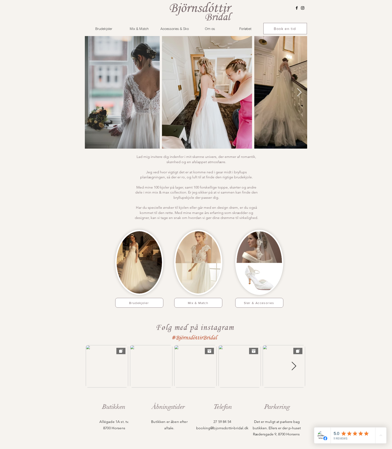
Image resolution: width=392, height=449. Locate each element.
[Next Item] (299, 92)
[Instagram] (302, 8)
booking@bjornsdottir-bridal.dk (222, 428)
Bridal (217, 16)
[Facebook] (296, 8)
